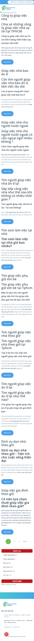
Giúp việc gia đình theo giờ (14, 492)
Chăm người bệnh (9, 555)
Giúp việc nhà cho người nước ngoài (14, 124)
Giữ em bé (6, 567)
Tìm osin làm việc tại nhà (16, 232)
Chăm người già (8, 559)
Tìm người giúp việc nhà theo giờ (16, 334)
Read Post (7, 62)
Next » (25, 541)
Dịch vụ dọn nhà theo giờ (13, 443)
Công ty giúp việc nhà (14, 17)
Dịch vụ (5, 563)
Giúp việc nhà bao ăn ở (14, 72)
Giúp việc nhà (7, 571)
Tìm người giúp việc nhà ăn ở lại (16, 182)
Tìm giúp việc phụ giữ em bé (14, 277)
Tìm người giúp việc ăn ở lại (16, 385)
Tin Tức (5, 575)
